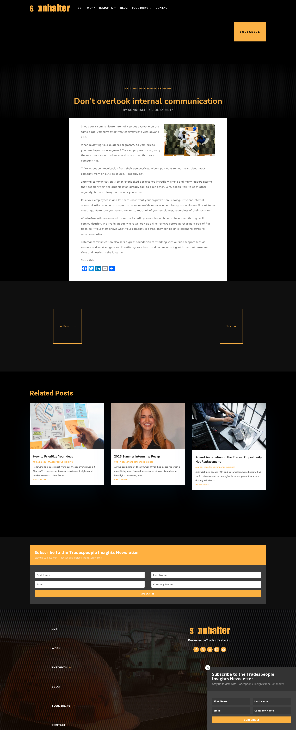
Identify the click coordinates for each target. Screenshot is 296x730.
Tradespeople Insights (158, 88)
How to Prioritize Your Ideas (53, 456)
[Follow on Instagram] (216, 649)
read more (39, 479)
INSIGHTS (106, 7)
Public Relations (134, 88)
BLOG (124, 7)
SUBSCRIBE (250, 31)
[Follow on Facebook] (196, 649)
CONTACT (162, 7)
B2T (80, 7)
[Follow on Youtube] (223, 649)
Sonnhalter (139, 110)
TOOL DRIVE (140, 7)
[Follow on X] (203, 649)
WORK (91, 7)
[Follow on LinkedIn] (210, 649)
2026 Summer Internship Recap (137, 456)
